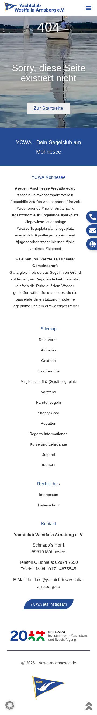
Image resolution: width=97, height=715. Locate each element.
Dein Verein (48, 340)
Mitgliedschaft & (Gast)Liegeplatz (48, 381)
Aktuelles (48, 350)
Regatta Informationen (48, 434)
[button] (88, 8)
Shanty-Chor (48, 413)
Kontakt (48, 465)
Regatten (48, 423)
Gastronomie (48, 371)
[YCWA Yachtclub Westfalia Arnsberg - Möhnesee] (34, 7)
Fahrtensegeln (48, 402)
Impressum (48, 494)
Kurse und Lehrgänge (48, 444)
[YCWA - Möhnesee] (48, 687)
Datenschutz (48, 505)
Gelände (48, 360)
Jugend (48, 455)
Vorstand (48, 392)
